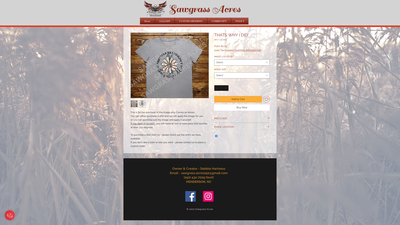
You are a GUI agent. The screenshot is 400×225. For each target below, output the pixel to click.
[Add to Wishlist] (266, 99)
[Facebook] (190, 196)
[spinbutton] (221, 88)
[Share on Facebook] (216, 136)
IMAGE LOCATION (224, 56)
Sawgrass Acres (205, 9)
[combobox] (242, 62)
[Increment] (226, 88)
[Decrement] (217, 88)
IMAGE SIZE (221, 69)
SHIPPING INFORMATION (248, 50)
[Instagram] (208, 196)
